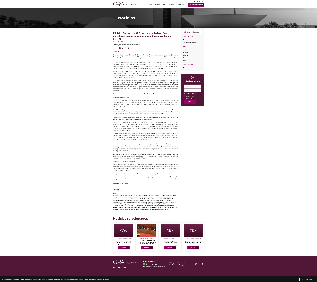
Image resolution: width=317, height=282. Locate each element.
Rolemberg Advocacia (154, 205)
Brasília (149, 197)
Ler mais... (123, 247)
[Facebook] (117, 48)
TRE (170, 207)
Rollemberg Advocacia (126, 207)
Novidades (186, 55)
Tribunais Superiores (189, 42)
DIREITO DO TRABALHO (166, 198)
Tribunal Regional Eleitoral (143, 209)
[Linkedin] (122, 48)
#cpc (122, 195)
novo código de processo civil (137, 204)
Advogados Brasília (171, 195)
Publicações (180, 4)
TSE (167, 209)
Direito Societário (134, 200)
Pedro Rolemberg (164, 204)
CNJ (153, 197)
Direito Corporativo (153, 198)
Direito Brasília (144, 198)
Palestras (186, 68)
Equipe (164, 4)
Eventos (185, 52)
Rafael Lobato (124, 205)
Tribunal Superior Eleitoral (158, 209)
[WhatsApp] (125, 48)
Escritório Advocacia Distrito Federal (131, 202)
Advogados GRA (142, 197)
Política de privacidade (119, 267)
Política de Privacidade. (103, 279)
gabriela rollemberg (164, 202)
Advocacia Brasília (136, 195)
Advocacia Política (160, 195)
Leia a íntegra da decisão (121, 183)
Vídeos (185, 60)
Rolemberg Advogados (167, 205)
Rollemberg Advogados (140, 207)
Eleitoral (185, 40)
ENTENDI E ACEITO (307, 279)
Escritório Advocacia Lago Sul (150, 202)
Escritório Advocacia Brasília (158, 200)
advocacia (127, 195)
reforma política (133, 205)
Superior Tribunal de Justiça (158, 207)
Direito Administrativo (133, 198)
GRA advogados (123, 204)
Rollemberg (116, 207)
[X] (114, 48)
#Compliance (117, 195)
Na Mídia (171, 4)
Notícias (115, 191)
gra (172, 202)
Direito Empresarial (123, 200)
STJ (148, 207)
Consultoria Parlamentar (120, 198)
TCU (167, 207)
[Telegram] (128, 48)
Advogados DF (117, 197)
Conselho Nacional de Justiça (163, 197)
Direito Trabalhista (145, 200)
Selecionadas (122, 191)
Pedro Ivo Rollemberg (152, 204)
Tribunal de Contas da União (127, 209)
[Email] (119, 48)
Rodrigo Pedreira (143, 205)
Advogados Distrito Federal (129, 197)
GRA (150, 4)
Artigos (185, 50)
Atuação (157, 4)
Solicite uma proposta (196, 4)
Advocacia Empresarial (147, 195)
